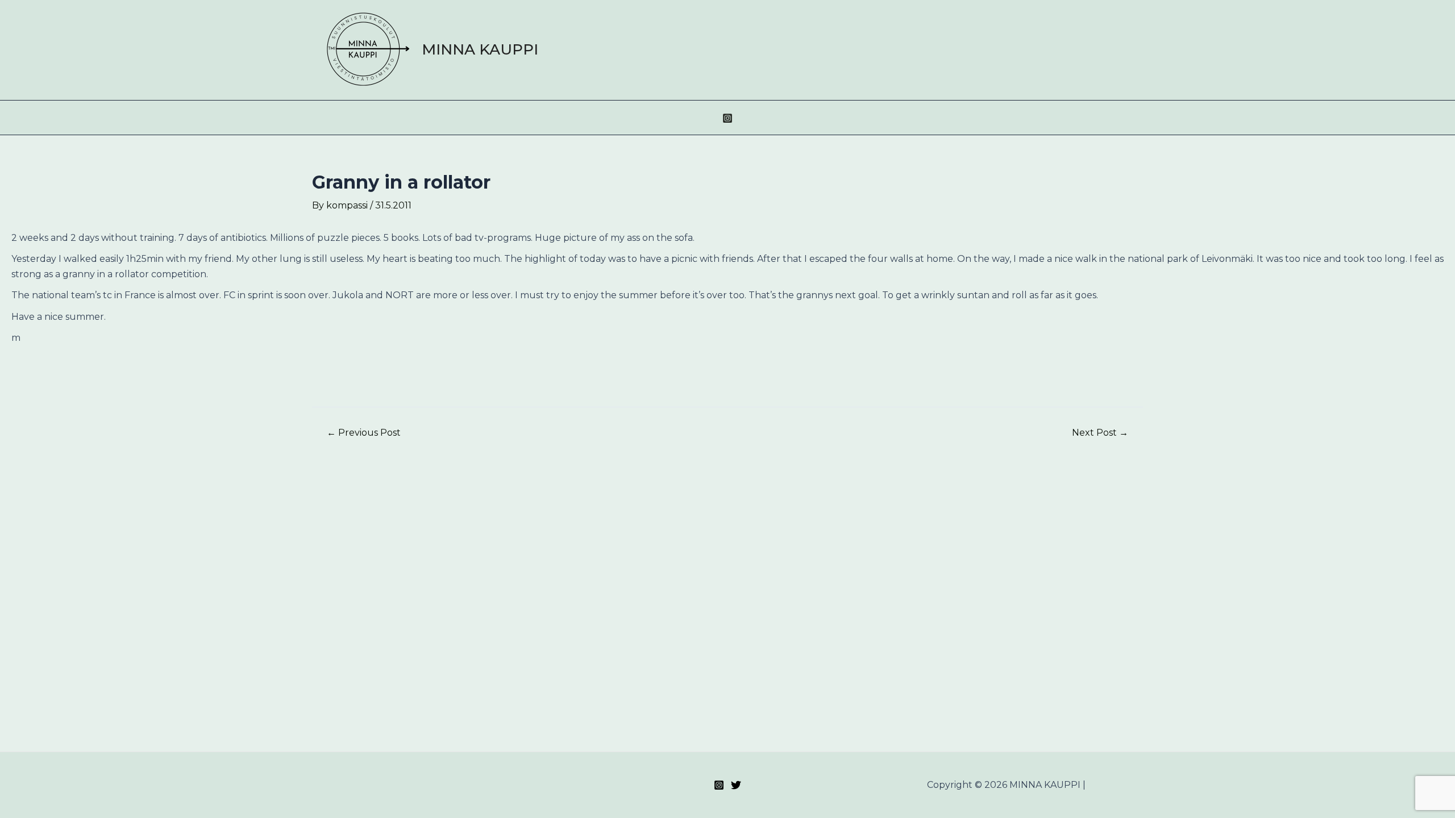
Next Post (1100, 432)
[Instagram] (727, 118)
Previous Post (364, 432)
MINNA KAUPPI (480, 49)
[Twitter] (736, 785)
